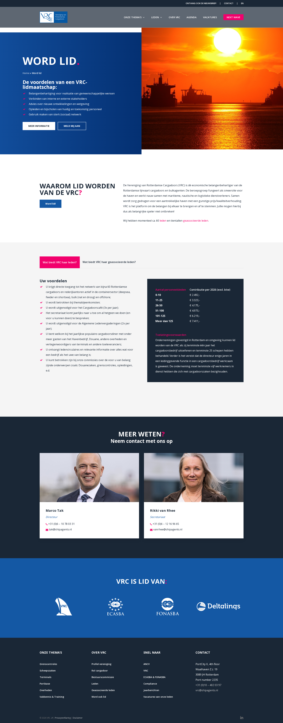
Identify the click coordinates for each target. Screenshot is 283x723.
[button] (39, 126)
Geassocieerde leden (103, 690)
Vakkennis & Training (52, 696)
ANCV (146, 664)
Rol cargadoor (100, 670)
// (52, 717)
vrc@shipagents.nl (207, 690)
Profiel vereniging (101, 664)
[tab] (60, 262)
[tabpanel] (142, 330)
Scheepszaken (48, 670)
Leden (95, 683)
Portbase (45, 683)
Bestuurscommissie (103, 677)
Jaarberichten (151, 690)
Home (26, 73)
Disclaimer (78, 717)
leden (163, 220)
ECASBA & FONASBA (154, 677)
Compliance (150, 683)
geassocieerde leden (195, 220)
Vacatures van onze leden (158, 696)
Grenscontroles (48, 664)
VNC (145, 670)
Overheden (46, 690)
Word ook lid (99, 696)
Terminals (45, 677)
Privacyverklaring (63, 717)
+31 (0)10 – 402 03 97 (208, 685)
